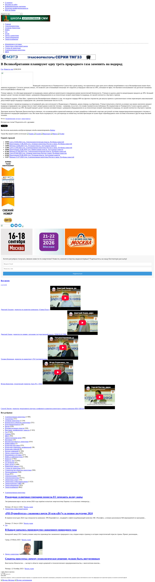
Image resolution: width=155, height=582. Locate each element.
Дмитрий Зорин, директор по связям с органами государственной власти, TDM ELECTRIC (34, 334)
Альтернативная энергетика (15, 50)
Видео (7, 426)
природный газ (26, 118)
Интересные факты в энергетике (17, 441)
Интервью (8, 440)
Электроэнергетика (12, 26)
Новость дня (8, 69)
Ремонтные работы (12, 466)
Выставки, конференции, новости (17, 430)
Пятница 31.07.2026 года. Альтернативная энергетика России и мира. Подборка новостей (41, 157)
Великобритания (10, 118)
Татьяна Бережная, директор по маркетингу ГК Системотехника (24, 359)
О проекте (8, 2)
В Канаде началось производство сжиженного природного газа (41, 529)
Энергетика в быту (12, 480)
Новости (8, 459)
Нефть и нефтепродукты (14, 457)
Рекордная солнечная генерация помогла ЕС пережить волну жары (44, 497)
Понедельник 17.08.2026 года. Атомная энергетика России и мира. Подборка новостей (40, 144)
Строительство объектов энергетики (18, 470)
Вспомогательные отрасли (14, 428)
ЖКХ (7, 52)
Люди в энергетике (12, 35)
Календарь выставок (12, 445)
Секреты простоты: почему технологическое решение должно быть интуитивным (52, 558)
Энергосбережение (12, 37)
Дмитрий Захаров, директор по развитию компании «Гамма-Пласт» (25, 309)
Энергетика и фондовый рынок (16, 46)
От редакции (9, 462)
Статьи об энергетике (13, 48)
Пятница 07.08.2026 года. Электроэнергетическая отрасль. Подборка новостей (37, 151)
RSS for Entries (10, 10)
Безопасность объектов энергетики (17, 422)
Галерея (8, 434)
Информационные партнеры (15, 6)
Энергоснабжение (11, 39)
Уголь (7, 33)
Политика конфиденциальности (16, 8)
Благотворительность (12, 424)
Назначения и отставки (13, 44)
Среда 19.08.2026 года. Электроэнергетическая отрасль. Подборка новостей (36, 142)
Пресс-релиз (9, 464)
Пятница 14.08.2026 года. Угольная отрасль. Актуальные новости (33, 146)
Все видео (5, 281)
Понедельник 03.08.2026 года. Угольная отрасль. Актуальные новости (34, 155)
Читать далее (28, 507)
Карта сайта (3, 575)
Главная (8, 24)
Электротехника (11, 476)
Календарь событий (12, 449)
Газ (6, 32)
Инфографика (10, 443)
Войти (52, 130)
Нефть (7, 30)
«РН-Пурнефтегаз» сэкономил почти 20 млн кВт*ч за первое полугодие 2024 (49, 513)
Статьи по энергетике (13, 468)
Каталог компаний (11, 451)
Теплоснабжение (11, 472)
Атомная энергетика (12, 421)
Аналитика (9, 419)
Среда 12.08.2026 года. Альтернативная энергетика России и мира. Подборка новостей (40, 148)
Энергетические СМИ (13, 483)
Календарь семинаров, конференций (18, 447)
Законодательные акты (13, 438)
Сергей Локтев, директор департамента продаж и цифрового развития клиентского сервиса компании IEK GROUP (42, 408)
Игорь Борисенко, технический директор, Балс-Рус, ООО (21, 384)
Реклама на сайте (11, 4)
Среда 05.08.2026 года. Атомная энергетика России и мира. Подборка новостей (38, 153)
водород (18, 118)
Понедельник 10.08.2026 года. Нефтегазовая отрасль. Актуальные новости (36, 149)
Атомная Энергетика (12, 28)
